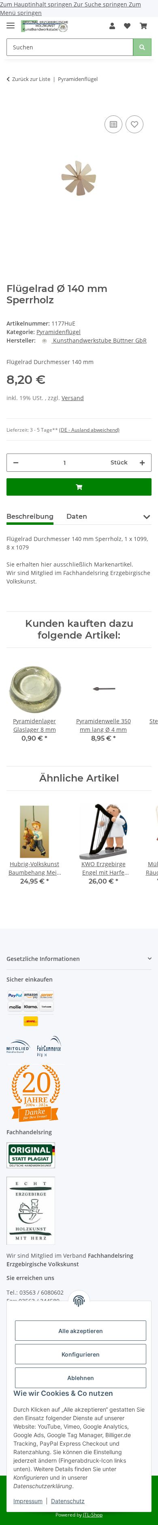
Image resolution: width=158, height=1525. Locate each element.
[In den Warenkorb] (12, 101)
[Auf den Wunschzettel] (134, 124)
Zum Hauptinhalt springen (37, 4)
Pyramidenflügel (58, 332)
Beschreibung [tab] (29, 516)
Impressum (28, 1500)
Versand (73, 398)
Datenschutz (68, 1500)
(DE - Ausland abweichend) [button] (89, 429)
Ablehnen (80, 1377)
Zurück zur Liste (31, 79)
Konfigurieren (81, 1354)
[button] (112, 26)
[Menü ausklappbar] (10, 22)
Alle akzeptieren (80, 1330)
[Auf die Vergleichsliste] (113, 124)
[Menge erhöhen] (142, 462)
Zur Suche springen (101, 4)
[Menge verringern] (16, 462)
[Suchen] (142, 47)
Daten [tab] (76, 516)
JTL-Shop (92, 1514)
